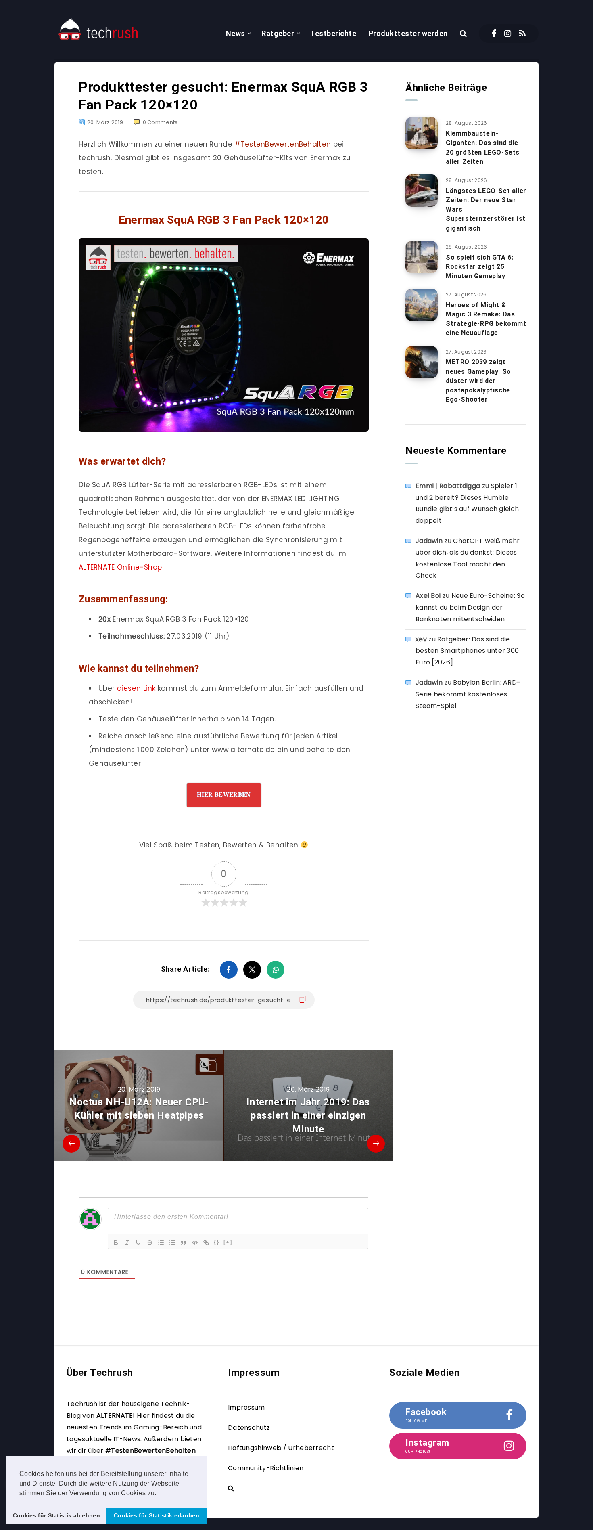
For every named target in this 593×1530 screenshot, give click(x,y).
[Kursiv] (127, 1242)
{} (216, 1242)
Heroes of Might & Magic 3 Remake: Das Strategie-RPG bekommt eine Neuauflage (486, 319)
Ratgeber (277, 33)
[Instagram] (507, 33)
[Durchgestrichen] (149, 1242)
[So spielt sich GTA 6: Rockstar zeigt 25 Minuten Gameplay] (421, 257)
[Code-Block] (194, 1242)
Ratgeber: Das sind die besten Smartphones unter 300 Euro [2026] (467, 651)
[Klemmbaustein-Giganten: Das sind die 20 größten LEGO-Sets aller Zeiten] (421, 133)
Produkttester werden (408, 33)
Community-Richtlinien (265, 1468)
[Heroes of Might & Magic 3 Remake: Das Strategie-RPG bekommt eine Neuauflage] (421, 305)
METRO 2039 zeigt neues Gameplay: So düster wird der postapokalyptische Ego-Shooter (478, 380)
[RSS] (522, 33)
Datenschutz (249, 1427)
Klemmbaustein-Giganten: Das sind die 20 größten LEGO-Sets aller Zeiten (483, 148)
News (235, 33)
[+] (227, 1242)
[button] (159, 1493)
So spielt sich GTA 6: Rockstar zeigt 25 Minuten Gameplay (480, 267)
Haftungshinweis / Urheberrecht (281, 1447)
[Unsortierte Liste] (172, 1242)
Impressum (246, 1407)
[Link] (206, 1242)
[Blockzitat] (183, 1242)
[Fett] (115, 1242)
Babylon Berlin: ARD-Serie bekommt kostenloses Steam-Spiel (468, 694)
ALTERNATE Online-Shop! (121, 567)
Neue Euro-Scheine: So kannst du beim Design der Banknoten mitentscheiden (470, 607)
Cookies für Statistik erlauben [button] (156, 1515)
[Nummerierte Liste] (161, 1242)
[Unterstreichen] (138, 1242)
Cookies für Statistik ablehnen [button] (56, 1515)
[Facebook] (494, 33)
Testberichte (333, 33)
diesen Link (136, 688)
